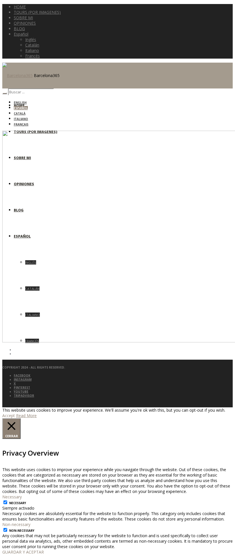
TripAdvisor (24, 396)
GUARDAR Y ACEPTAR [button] (23, 552)
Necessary (17, 503)
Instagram (23, 379)
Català (20, 113)
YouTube (21, 392)
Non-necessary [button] (16, 524)
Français (21, 124)
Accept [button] (8, 415)
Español (21, 108)
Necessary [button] (12, 497)
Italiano (21, 119)
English (20, 103)
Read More (26, 415)
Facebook (22, 375)
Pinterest (22, 388)
